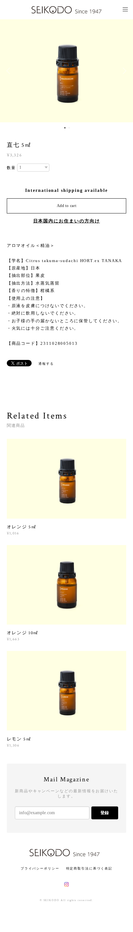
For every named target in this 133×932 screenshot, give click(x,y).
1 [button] (65, 127)
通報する (46, 363)
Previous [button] (9, 71)
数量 (11, 167)
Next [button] (123, 71)
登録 (104, 812)
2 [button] (69, 127)
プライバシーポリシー (40, 868)
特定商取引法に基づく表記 (89, 868)
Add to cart (67, 205)
